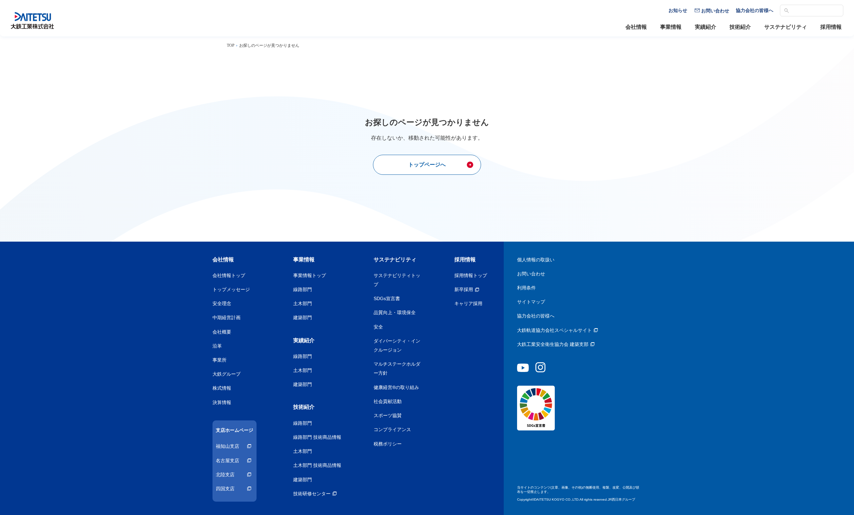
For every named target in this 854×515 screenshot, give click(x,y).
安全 (378, 327)
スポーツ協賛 (388, 415)
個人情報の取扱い (535, 259)
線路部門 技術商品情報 (317, 437)
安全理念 (221, 303)
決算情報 (221, 402)
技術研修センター (312, 493)
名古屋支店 (227, 460)
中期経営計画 (226, 317)
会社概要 (221, 332)
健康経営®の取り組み (396, 387)
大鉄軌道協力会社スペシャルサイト (554, 330)
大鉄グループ (226, 374)
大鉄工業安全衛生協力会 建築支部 (552, 344)
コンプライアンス (392, 429)
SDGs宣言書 (387, 298)
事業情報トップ (309, 275)
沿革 (217, 346)
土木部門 (302, 303)
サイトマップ (531, 301)
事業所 (219, 360)
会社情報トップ (228, 275)
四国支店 (225, 488)
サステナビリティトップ (397, 280)
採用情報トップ (470, 275)
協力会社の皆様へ (535, 315)
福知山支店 (227, 446)
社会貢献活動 (388, 401)
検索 (786, 10)
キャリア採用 (468, 303)
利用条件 (526, 287)
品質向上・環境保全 (395, 312)
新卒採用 (463, 289)
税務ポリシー (388, 443)
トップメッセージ (231, 289)
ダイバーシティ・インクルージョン (397, 345)
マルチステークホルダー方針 (397, 368)
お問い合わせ (531, 273)
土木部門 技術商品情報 (317, 465)
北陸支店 (225, 474)
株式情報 (221, 388)
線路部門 (302, 289)
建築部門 (302, 317)
